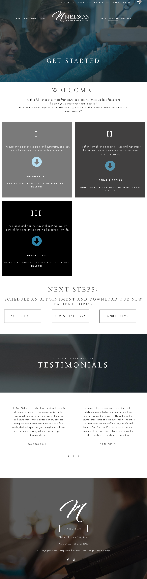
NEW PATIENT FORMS (72, 2)
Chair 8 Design (102, 551)
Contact (127, 2)
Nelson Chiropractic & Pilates (65, 551)
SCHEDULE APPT (73, 528)
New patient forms (70, 316)
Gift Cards (112, 2)
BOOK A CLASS (95, 2)
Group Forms (117, 316)
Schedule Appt (22, 316)
